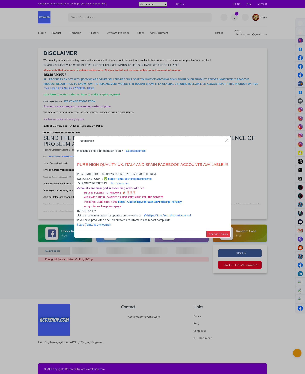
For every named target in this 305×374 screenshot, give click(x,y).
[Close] (226, 140)
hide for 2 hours (218, 234)
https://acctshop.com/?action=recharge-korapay (150, 201)
